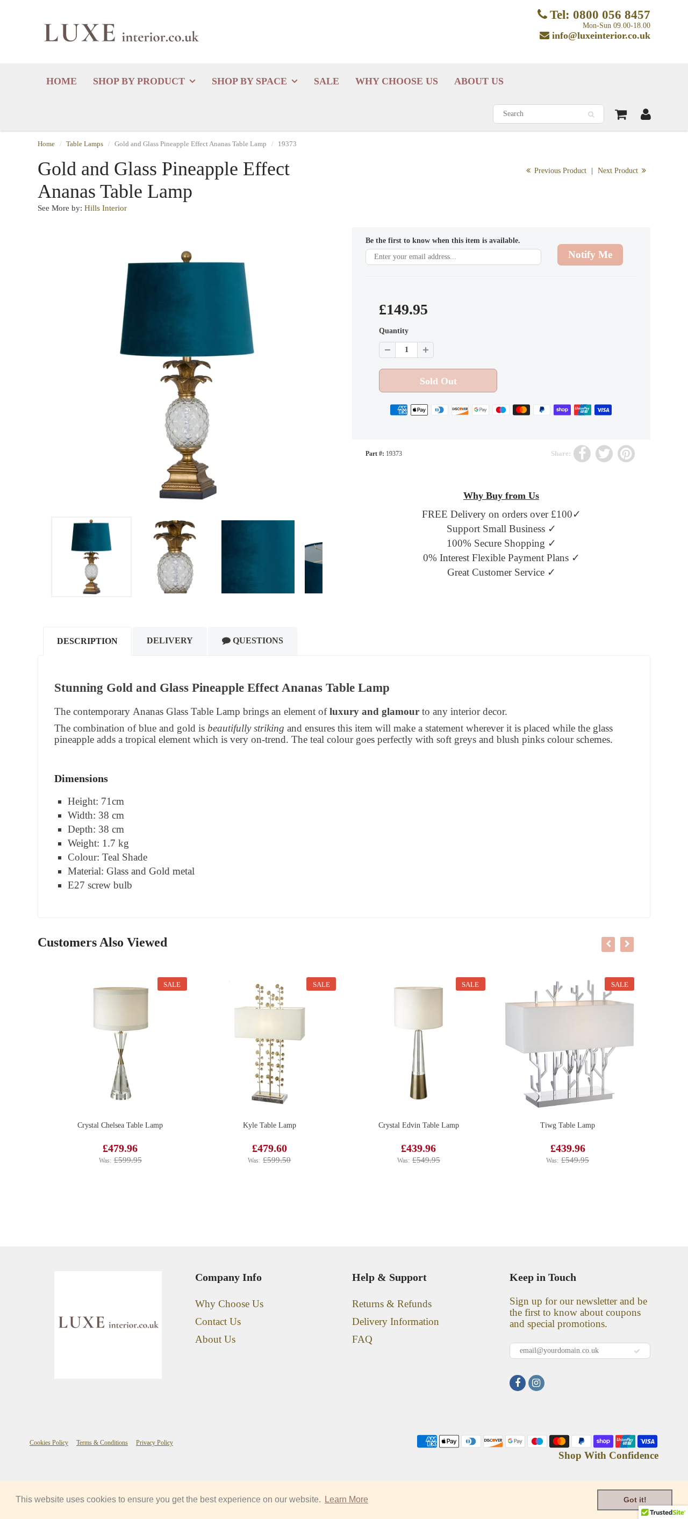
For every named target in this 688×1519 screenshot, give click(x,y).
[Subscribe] (637, 1351)
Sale (326, 81)
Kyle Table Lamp (269, 1125)
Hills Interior (105, 208)
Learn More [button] (346, 1499)
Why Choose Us (396, 81)
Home (61, 81)
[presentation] (608, 944)
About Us (479, 81)
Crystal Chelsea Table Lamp (120, 1125)
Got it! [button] (635, 1499)
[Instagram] (536, 1383)
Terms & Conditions (102, 1442)
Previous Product (559, 171)
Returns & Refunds (392, 1303)
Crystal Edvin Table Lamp (418, 1125)
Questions (257, 640)
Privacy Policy (154, 1442)
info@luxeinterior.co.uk (601, 35)
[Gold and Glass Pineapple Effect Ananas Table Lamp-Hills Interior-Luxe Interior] (186, 375)
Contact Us (218, 1321)
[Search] (590, 114)
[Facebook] (518, 1383)
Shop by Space (249, 81)
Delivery (170, 640)
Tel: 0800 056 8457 (600, 15)
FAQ (362, 1339)
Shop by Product (139, 81)
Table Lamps (84, 144)
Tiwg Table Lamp (567, 1125)
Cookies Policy (49, 1442)
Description (87, 641)
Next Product (619, 171)
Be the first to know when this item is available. (443, 241)
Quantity (393, 331)
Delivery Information (395, 1321)
